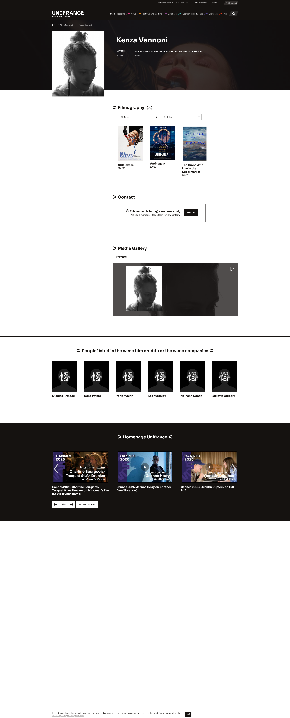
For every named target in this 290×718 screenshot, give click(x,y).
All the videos (87, 504)
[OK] (188, 714)
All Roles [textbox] (168, 117)
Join (225, 13)
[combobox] (138, 117)
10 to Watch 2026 (200, 3)
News (133, 13)
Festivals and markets (152, 13)
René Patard (92, 396)
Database (172, 13)
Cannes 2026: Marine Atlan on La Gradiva (209, 487)
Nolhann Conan (191, 396)
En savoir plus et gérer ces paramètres (68, 716)
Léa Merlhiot (157, 396)
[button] (233, 269)
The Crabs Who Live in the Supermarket (192, 168)
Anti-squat (157, 163)
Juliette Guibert (223, 396)
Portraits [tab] (121, 257)
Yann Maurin (124, 396)
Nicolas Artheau (63, 396)
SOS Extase (126, 165)
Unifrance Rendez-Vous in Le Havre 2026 (173, 3)
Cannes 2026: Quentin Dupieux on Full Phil (143, 488)
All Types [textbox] (125, 117)
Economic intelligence (193, 13)
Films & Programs (117, 13)
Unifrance (213, 13)
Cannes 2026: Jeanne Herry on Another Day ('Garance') (79, 488)
